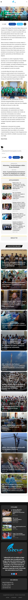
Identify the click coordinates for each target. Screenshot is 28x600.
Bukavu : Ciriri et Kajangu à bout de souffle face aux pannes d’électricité (13, 448)
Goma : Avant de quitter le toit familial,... (19, 527)
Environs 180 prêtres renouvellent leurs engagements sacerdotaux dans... (18, 511)
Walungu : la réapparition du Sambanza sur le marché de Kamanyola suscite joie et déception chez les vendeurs (13, 386)
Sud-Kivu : (3, 153)
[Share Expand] (25, 24)
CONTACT (20, 597)
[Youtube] (16, 574)
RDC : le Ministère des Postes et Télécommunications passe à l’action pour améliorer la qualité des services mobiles (13, 366)
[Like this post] (10, 157)
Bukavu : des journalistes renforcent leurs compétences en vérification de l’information (13, 427)
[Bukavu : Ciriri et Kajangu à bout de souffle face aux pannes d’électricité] (14, 443)
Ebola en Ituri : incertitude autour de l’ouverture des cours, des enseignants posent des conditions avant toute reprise (13, 468)
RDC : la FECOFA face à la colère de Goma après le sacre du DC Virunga (13, 407)
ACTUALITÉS (13, 597)
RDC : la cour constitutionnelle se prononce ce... (17, 520)
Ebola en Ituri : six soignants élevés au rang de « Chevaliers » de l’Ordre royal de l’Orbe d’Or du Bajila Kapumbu (19, 185)
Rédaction (9, 16)
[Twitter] (14, 574)
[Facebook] (12, 574)
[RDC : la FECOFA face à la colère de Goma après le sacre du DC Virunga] (14, 402)
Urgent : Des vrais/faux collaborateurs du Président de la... (19, 535)
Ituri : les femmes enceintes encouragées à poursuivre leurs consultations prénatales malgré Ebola (19, 195)
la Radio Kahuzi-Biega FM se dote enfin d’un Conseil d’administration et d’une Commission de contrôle (11, 151)
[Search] (26, 2)
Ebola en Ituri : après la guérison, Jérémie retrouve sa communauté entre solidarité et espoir (19, 215)
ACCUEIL (7, 597)
